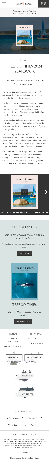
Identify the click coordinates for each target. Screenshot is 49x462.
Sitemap (24, 452)
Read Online (23, 321)
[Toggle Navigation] (4, 4)
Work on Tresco (13, 346)
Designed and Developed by (24, 458)
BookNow (43, 4)
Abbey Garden (31, 425)
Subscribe (24, 253)
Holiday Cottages (13, 418)
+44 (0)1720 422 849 (10, 441)
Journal (13, 334)
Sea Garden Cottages (22, 411)
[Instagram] (35, 434)
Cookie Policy (36, 343)
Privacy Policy (36, 339)
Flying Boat (12, 425)
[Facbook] (31, 434)
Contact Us (36, 334)
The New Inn (33, 418)
